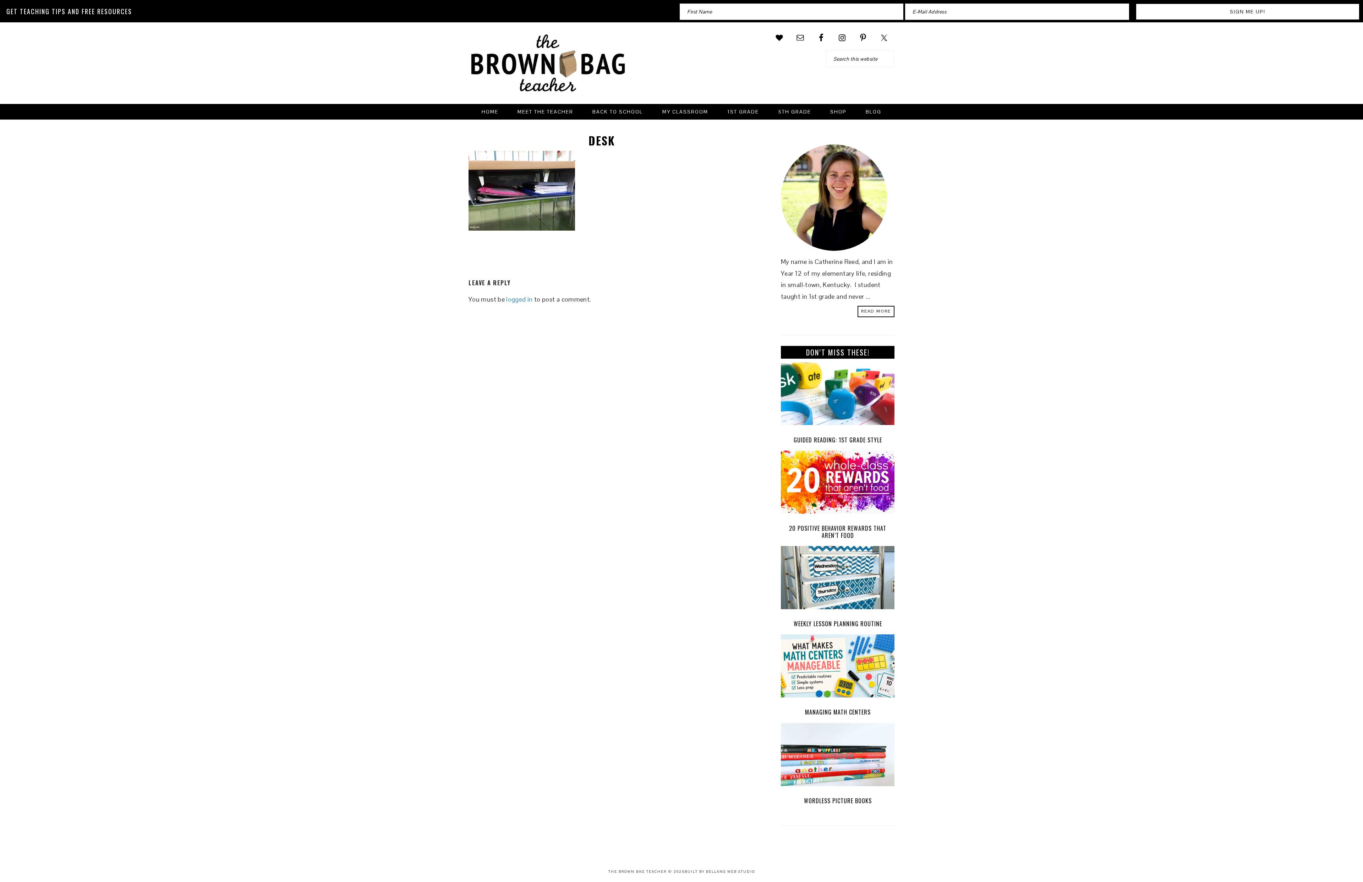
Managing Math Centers (838, 712)
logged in (519, 299)
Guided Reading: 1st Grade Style (838, 440)
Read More (876, 311)
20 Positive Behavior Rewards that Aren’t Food (837, 531)
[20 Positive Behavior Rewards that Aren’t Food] (837, 484)
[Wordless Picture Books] (837, 756)
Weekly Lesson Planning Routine (838, 623)
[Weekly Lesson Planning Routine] (837, 579)
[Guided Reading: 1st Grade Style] (837, 395)
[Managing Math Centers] (837, 667)
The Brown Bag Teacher (548, 67)
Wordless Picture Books (838, 800)
